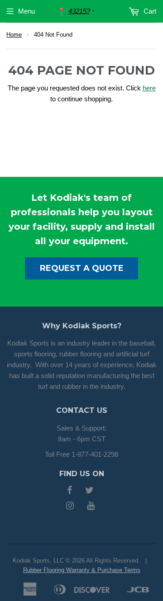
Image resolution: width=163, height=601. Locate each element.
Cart (149, 11)
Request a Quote (82, 268)
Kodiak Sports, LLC (38, 560)
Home (14, 34)
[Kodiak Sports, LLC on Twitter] (89, 491)
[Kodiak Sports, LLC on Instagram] (70, 506)
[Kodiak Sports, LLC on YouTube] (91, 506)
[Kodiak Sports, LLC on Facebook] (69, 491)
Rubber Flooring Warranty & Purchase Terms (81, 570)
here (149, 88)
